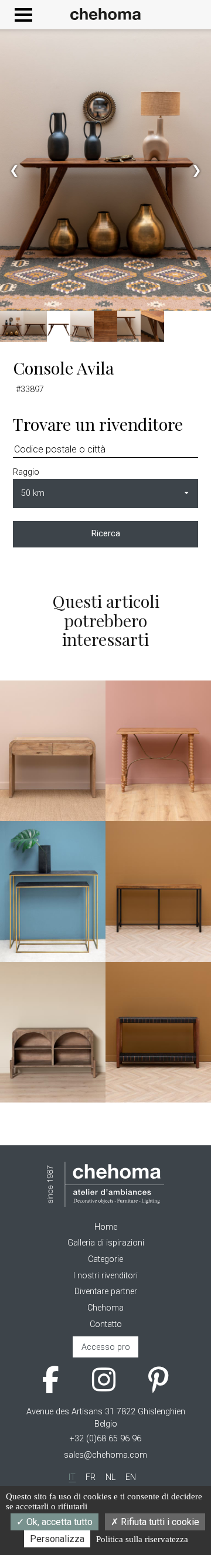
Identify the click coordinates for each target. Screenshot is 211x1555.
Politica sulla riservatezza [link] (142, 1539)
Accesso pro (105, 1347)
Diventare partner (105, 1292)
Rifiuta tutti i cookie (158, 1521)
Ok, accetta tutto (58, 1521)
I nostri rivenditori (105, 1276)
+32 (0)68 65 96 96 (105, 1439)
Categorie (105, 1259)
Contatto (106, 1324)
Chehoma (105, 1308)
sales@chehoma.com (105, 1455)
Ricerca (105, 534)
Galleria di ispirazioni (105, 1243)
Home (105, 1227)
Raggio (26, 472)
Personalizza (57, 1538)
